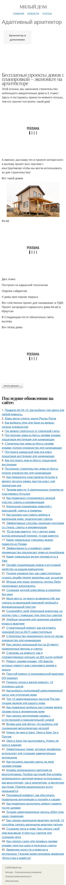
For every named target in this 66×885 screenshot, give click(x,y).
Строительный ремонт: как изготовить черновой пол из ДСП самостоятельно (29, 630)
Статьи (47, 13)
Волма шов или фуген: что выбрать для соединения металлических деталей (30, 726)
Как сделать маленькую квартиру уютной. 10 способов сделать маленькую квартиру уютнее (33, 822)
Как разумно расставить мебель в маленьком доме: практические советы (27, 517)
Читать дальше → (12, 386)
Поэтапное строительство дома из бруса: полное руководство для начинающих (30, 471)
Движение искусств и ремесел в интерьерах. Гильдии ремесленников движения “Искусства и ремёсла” (33, 854)
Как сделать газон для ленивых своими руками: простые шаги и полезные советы (29, 843)
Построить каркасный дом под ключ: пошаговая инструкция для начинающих (28, 454)
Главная (18, 13)
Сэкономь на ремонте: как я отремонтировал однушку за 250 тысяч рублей (32, 655)
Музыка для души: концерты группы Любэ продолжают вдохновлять (31, 584)
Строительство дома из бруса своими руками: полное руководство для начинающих (32, 445)
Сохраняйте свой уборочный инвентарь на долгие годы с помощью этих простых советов (32, 613)
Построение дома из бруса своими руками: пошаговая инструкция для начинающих (31, 437)
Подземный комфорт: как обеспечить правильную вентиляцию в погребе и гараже (31, 797)
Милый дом (33, 7)
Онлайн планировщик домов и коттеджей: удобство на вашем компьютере (31, 567)
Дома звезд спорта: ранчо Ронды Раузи (30, 418)
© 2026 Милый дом (13, 867)
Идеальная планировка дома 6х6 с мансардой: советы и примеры (27, 508)
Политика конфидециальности (18, 876)
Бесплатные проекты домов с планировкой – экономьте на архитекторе (33, 79)
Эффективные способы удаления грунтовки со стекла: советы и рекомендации (33, 525)
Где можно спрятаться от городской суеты (32, 431)
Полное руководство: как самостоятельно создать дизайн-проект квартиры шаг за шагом (32, 575)
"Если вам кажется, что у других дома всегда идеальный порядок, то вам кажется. (30, 533)
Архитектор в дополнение (17, 37)
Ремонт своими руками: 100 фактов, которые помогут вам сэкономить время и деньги (29, 665)
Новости (33, 13)
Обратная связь (12, 880)
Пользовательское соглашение (28, 872)
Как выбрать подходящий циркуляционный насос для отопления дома (32, 692)
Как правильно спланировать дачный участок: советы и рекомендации (28, 500)
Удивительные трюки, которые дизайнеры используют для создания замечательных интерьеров (31, 753)
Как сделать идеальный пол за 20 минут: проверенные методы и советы (30, 646)
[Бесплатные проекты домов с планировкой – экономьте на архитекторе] (33, 199)
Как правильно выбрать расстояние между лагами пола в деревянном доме (32, 709)
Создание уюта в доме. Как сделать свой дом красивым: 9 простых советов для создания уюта (30, 833)
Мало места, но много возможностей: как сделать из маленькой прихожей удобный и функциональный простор (31, 602)
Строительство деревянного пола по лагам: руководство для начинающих (33, 638)
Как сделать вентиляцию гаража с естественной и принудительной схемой (28, 718)
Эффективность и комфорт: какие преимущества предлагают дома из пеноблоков (33, 550)
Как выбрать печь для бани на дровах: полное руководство (28, 425)
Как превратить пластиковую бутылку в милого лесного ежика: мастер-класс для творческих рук (30, 481)
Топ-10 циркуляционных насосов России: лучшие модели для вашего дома (31, 701)
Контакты (9, 872)
